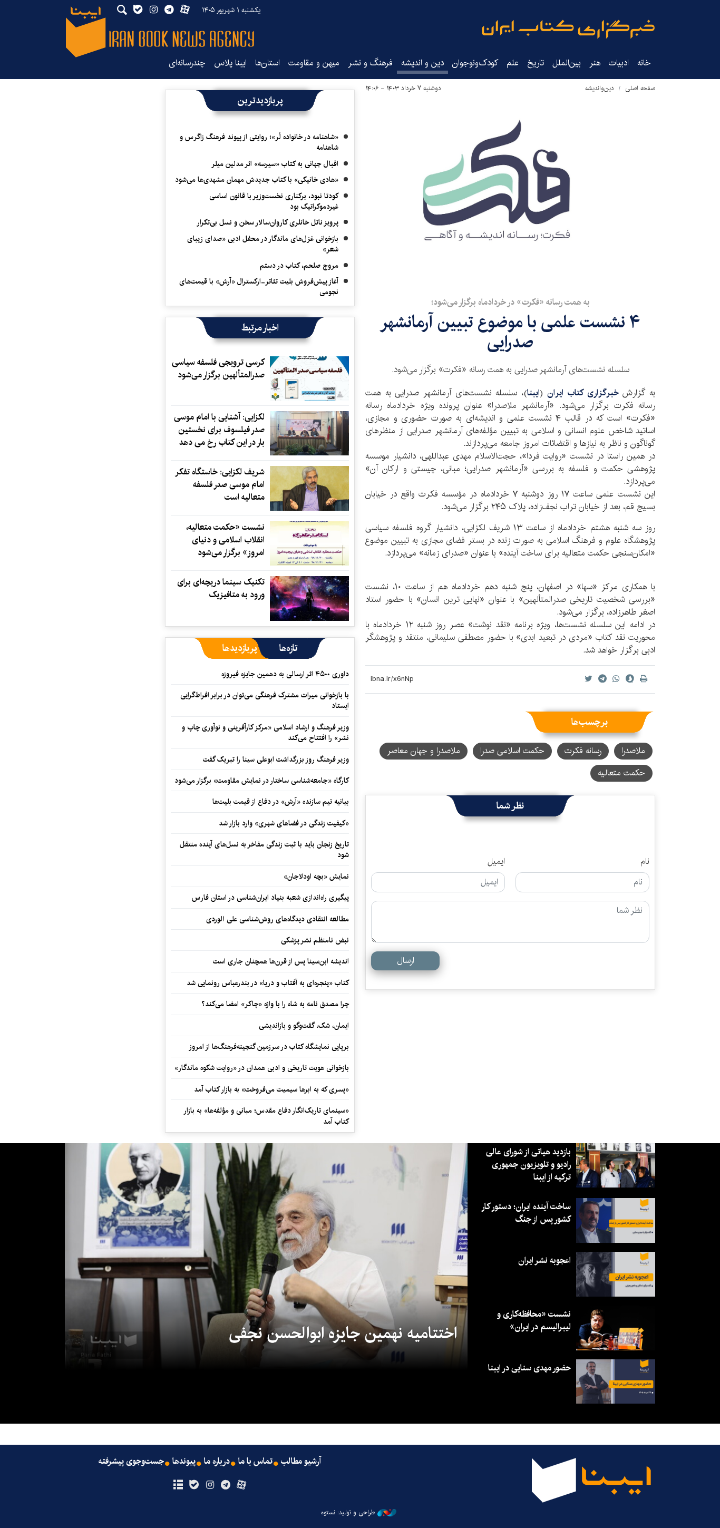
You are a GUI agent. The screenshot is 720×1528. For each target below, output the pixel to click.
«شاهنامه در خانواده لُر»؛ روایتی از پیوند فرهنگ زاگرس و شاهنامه (259, 142)
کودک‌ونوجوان (475, 63)
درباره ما (217, 1461)
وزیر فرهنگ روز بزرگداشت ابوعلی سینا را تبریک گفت (276, 759)
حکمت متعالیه (621, 773)
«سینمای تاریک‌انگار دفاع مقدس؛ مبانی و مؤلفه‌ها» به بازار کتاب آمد (266, 1116)
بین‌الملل (566, 63)
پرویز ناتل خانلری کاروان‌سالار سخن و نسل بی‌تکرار (267, 222)
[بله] (193, 1485)
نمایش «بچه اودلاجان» (316, 876)
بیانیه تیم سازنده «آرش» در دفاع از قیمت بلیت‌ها (280, 801)
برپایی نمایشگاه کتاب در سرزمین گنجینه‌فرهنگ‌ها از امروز (269, 1047)
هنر (594, 63)
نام (644, 861)
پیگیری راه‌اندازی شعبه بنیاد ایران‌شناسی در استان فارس (270, 897)
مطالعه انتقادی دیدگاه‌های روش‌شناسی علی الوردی (277, 919)
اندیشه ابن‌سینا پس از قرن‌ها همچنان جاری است (281, 961)
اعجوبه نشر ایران (544, 1260)
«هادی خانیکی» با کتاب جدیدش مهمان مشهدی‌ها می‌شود (256, 180)
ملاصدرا (633, 751)
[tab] (288, 648)
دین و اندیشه (422, 63)
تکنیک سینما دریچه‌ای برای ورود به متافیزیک (221, 588)
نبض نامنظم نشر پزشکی (315, 940)
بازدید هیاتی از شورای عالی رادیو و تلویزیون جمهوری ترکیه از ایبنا (528, 1164)
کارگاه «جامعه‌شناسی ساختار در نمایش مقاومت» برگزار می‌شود (261, 780)
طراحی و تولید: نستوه (348, 1512)
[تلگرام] (225, 1485)
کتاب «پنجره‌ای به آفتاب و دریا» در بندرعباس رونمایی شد (268, 983)
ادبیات (619, 63)
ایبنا (568, 29)
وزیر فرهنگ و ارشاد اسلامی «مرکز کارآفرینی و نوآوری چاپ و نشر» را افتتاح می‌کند (265, 733)
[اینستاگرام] (209, 1485)
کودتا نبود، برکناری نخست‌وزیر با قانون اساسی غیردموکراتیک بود (273, 201)
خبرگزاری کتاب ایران (584, 393)
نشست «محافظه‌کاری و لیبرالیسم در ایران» (534, 1320)
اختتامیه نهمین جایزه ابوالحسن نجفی (343, 1333)
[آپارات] (241, 1485)
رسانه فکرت (583, 751)
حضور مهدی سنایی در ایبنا (529, 1368)
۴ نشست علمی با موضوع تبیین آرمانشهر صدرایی (510, 332)
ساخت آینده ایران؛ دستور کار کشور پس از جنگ (526, 1213)
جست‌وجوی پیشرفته (131, 1461)
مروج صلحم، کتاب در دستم (299, 265)
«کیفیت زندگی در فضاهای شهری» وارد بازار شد (284, 823)
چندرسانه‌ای (187, 63)
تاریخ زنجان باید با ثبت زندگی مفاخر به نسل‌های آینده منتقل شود (264, 850)
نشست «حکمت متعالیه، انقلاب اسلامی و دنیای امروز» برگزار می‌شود (225, 540)
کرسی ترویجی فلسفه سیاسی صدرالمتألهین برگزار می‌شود (218, 368)
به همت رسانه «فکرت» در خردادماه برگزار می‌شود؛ (510, 302)
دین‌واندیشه (599, 88)
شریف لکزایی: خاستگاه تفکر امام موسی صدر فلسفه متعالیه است (220, 484)
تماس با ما (255, 1461)
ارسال (405, 960)
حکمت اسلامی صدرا (512, 751)
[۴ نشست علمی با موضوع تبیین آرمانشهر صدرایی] (510, 191)
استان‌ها (267, 63)
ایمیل (496, 861)
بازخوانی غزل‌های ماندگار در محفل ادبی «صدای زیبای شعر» (262, 244)
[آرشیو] (177, 1485)
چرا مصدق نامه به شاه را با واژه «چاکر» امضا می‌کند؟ (275, 1004)
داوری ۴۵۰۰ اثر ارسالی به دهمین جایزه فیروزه (285, 674)
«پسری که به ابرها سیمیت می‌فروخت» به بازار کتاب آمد (271, 1089)
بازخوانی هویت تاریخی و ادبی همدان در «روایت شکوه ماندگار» (261, 1068)
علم (513, 63)
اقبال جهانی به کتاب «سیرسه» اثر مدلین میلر (274, 164)
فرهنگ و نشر (370, 63)
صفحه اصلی (640, 88)
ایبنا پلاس (230, 63)
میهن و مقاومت (313, 63)
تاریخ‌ (535, 63)
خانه (644, 63)
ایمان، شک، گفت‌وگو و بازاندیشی (304, 1025)
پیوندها (184, 1461)
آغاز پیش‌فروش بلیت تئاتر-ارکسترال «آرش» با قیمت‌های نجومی (258, 287)
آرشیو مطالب (301, 1461)
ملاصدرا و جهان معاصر (423, 751)
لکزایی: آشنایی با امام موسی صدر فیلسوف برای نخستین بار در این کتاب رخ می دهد (219, 430)
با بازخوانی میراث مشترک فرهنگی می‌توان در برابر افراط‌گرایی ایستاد (264, 700)
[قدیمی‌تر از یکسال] (309, 378)
